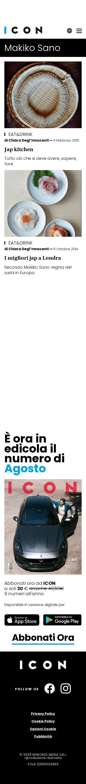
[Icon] (23, 32)
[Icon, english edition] (69, 32)
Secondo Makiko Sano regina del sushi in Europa (38, 269)
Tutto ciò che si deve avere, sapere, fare (40, 161)
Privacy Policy (43, 713)
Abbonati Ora (43, 638)
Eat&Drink (20, 134)
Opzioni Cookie (43, 729)
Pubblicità (43, 736)
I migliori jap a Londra (32, 258)
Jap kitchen (18, 149)
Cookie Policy (43, 721)
